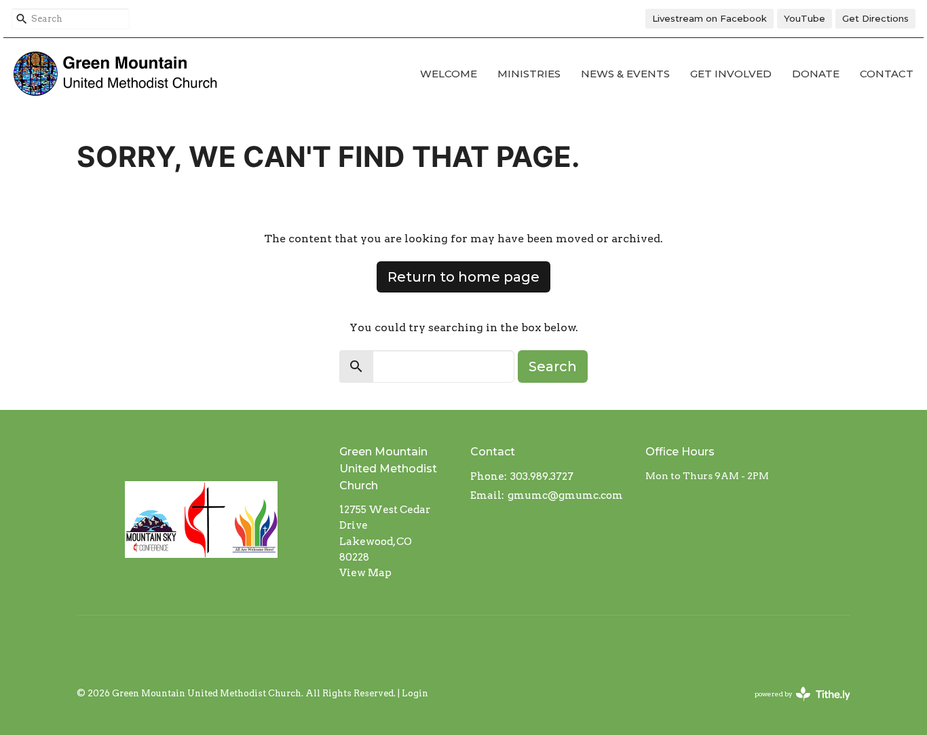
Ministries (529, 73)
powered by (795, 705)
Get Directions (875, 18)
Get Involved (731, 73)
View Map (365, 573)
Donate (815, 73)
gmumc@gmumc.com (565, 495)
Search (553, 366)
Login (415, 693)
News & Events (625, 73)
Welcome (448, 73)
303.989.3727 (541, 476)
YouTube (804, 18)
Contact (886, 73)
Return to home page (463, 277)
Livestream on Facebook (709, 18)
